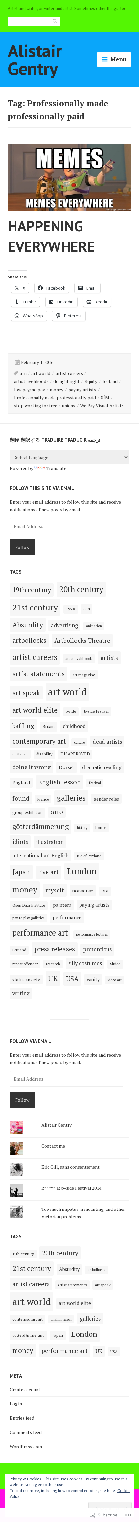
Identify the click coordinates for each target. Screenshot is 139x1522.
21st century (35, 607)
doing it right (66, 381)
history (82, 827)
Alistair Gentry (35, 59)
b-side (71, 711)
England (21, 782)
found (20, 798)
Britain (48, 726)
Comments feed (26, 1432)
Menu (118, 59)
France (43, 799)
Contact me (53, 1146)
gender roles (106, 799)
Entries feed (22, 1418)
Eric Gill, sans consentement (70, 1167)
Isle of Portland (89, 855)
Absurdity (27, 624)
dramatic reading (102, 767)
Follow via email (30, 1041)
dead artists (107, 741)
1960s (70, 609)
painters (62, 905)
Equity (90, 381)
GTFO (57, 812)
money (56, 389)
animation (94, 626)
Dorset (66, 767)
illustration (50, 842)
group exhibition (27, 812)
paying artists (82, 389)
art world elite (35, 710)
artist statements (38, 673)
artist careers (69, 373)
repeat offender (25, 963)
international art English (40, 855)
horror (100, 827)
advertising (64, 625)
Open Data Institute (28, 905)
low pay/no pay (29, 389)
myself (54, 890)
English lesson (59, 782)
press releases (54, 949)
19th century (31, 589)
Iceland (110, 381)
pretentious (97, 949)
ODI (105, 891)
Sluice (115, 963)
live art (48, 872)
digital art (20, 754)
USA (72, 978)
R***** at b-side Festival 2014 (71, 1188)
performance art (40, 932)
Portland (19, 950)
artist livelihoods (31, 381)
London (82, 871)
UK (53, 978)
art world (40, 373)
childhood (74, 726)
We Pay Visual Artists (102, 406)
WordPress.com (26, 1446)
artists (109, 657)
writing (20, 993)
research (53, 963)
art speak (26, 692)
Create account (25, 1389)
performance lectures (92, 934)
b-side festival (96, 711)
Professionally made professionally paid (55, 397)
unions (68, 406)
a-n (23, 373)
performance (67, 917)
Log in (16, 1404)
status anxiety (26, 979)
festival (95, 782)
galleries (71, 798)
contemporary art (39, 740)
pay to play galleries (28, 917)
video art (115, 980)
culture (79, 742)
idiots (20, 842)
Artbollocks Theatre (82, 640)
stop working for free (35, 406)
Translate (56, 468)
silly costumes (85, 963)
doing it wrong (31, 767)
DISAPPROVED (75, 754)
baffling (23, 725)
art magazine (84, 674)
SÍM (105, 397)
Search (55, 21)
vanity (93, 979)
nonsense (82, 890)
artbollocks (29, 640)
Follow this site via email (42, 488)
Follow (22, 547)
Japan (21, 871)
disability (44, 754)
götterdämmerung (40, 826)
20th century (81, 589)
